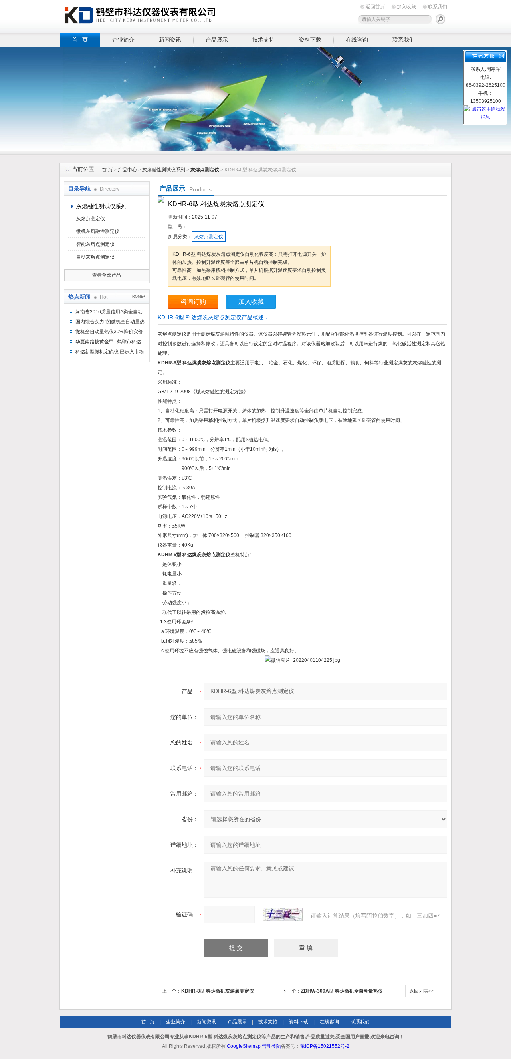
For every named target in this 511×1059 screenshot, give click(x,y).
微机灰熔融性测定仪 (97, 231)
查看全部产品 (106, 275)
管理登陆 (271, 1046)
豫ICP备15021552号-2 (324, 1046)
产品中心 (128, 170)
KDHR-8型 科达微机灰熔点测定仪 (217, 991)
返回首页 (375, 7)
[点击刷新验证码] (283, 914)
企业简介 (123, 39)
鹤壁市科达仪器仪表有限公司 (140, 15)
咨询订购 (193, 301)
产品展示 (217, 39)
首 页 (80, 39)
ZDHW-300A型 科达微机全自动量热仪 (342, 991)
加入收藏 (406, 7)
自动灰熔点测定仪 (95, 257)
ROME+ (138, 297)
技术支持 (263, 39)
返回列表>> (421, 991)
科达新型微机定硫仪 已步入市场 (109, 351)
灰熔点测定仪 (90, 218)
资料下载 (310, 39)
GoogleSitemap (244, 1046)
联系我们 (437, 7)
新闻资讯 (170, 39)
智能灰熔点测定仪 (95, 244)
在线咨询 (357, 39)
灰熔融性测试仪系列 (163, 170)
